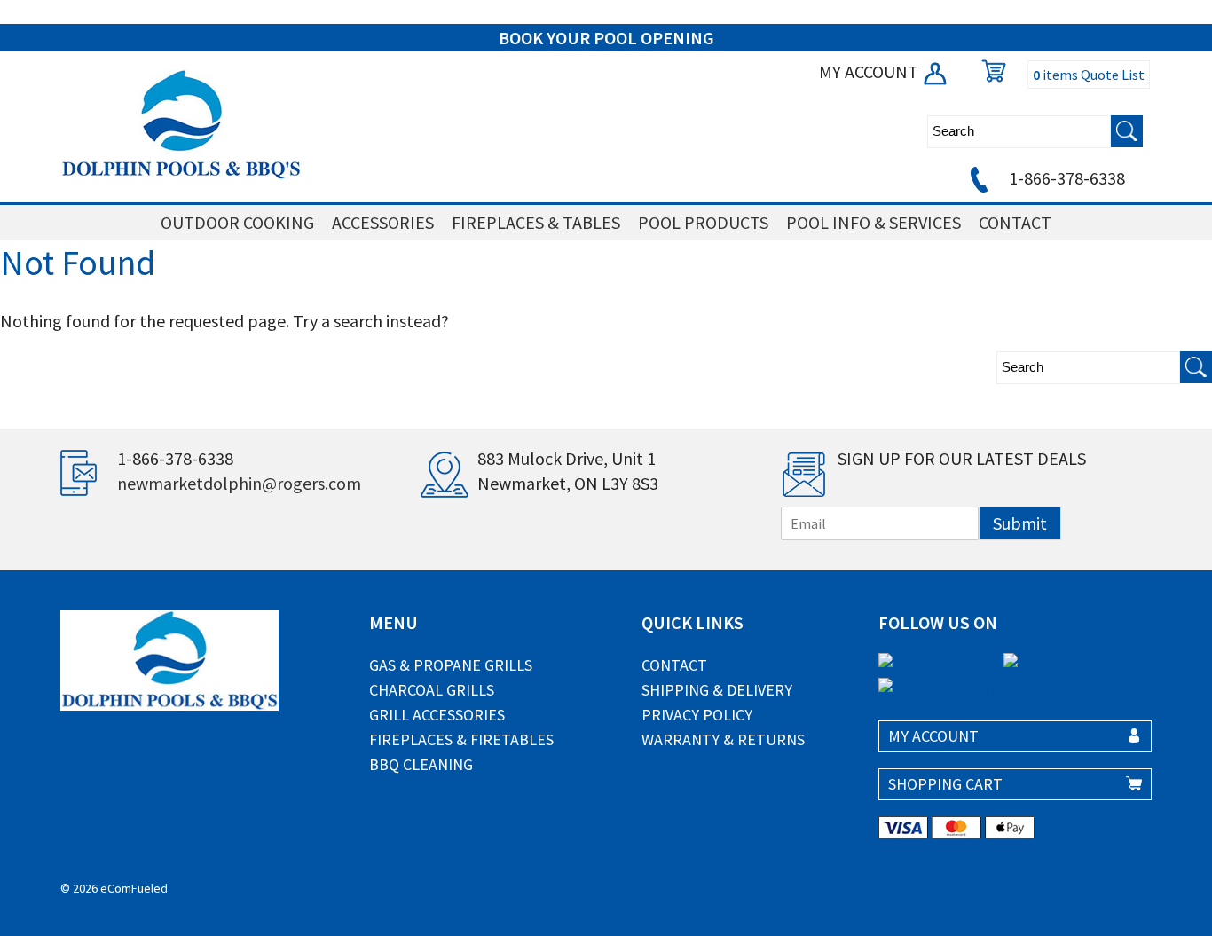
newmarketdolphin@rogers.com (239, 483)
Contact (674, 665)
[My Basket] (989, 71)
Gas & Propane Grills (450, 665)
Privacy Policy (696, 714)
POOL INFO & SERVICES (873, 222)
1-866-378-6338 (1065, 178)
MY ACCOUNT (870, 71)
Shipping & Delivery (716, 690)
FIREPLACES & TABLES (536, 222)
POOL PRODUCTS (703, 222)
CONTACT (1015, 222)
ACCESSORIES (383, 222)
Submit (1020, 523)
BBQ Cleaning (421, 764)
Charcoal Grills (431, 690)
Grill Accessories (437, 714)
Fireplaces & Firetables (461, 739)
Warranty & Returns (723, 739)
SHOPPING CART (945, 784)
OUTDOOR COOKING (237, 222)
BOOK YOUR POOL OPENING (606, 38)
